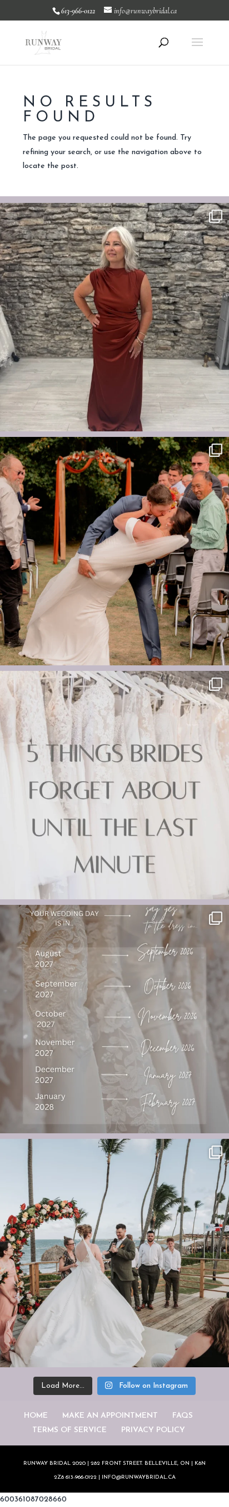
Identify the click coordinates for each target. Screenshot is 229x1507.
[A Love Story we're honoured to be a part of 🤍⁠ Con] (114, 1253)
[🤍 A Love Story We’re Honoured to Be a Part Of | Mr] (114, 551)
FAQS (182, 1416)
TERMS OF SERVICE (69, 1430)
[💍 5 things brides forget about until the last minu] (114, 785)
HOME (36, 1416)
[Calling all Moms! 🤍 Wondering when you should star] (114, 317)
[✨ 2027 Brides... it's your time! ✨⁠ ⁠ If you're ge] (114, 1019)
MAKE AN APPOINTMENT (110, 1416)
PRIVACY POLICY (153, 1430)
